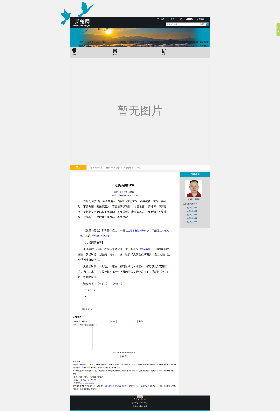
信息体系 (173, 46)
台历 (180, 19)
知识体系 (183, 46)
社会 (115, 54)
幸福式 (91, 46)
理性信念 (134, 42)
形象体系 (194, 46)
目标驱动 (155, 46)
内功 (98, 42)
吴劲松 (121, 195)
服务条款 (82, 364)
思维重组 (194, 42)
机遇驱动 (134, 46)
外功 (104, 42)
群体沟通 (204, 42)
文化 (164, 54)
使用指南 (200, 19)
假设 (157, 42)
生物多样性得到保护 (138, 230)
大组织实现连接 (101, 236)
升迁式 (99, 46)
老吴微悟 (145, 249)
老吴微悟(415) (192, 211)
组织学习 (173, 42)
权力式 (107, 46)
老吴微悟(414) (192, 218)
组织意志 (124, 42)
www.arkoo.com (88, 383)
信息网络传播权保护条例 (115, 386)
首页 (81, 42)
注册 (173, 19)
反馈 (140, 397)
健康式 (82, 46)
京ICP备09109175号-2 (140, 403)
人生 (74, 54)
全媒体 (117, 284)
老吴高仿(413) (192, 222)
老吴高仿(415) (192, 208)
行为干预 (183, 42)
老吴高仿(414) (192, 215)
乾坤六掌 (89, 42)
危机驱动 (145, 46)
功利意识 (124, 46)
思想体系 (204, 46)
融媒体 (102, 284)
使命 (143, 42)
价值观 (150, 42)
